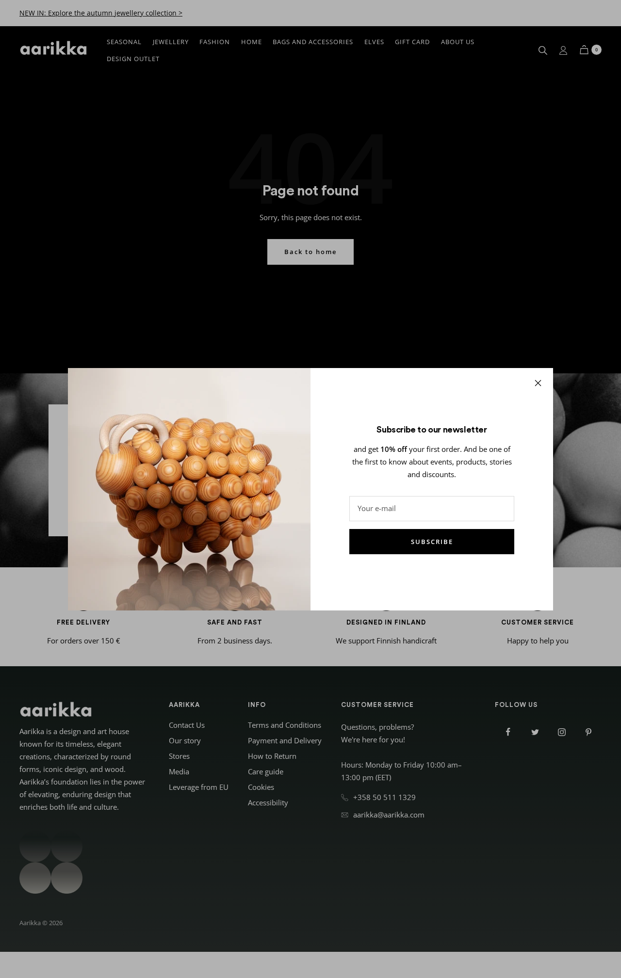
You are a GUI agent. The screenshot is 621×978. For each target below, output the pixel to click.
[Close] (538, 383)
